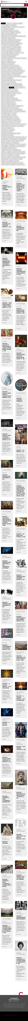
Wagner (13, 164)
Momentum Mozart (17, 85)
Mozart (11, 87)
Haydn (3, 78)
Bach (17, 30)
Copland (18, 58)
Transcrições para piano (18, 157)
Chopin (18, 49)
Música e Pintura (6, 100)
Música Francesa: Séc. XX (8, 102)
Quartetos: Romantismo (8, 137)
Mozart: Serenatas (20, 87)
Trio (11, 159)
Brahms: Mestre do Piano (8, 43)
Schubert (12, 146)
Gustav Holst (16, 76)
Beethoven (4, 34)
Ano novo (21, 27)
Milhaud (9, 85)
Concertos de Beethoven (8, 56)
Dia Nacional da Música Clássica (10, 65)
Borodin (11, 41)
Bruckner (19, 43)
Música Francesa (16, 100)
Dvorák (19, 67)
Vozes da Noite (5, 164)
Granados (4, 76)
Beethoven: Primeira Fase (18, 36)
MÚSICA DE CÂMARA (6, 877)
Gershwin (17, 74)
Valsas (16, 159)
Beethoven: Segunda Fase (8, 38)
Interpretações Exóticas (8, 80)
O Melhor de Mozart (7, 111)
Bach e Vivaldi (5, 32)
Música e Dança (17, 93)
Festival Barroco (17, 69)
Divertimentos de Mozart (8, 67)
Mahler (13, 82)
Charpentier (11, 49)
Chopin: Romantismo (7, 50)
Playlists (16, 124)
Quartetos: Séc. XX (21, 137)
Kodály (3, 82)
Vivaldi (21, 162)
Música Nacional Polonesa (9, 104)
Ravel (8, 140)
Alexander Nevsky (6, 27)
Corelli (24, 58)
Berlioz (19, 39)
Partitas (11, 120)
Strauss (4, 153)
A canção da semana (17, 23)
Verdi (20, 159)
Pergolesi (4, 122)
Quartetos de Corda (7, 131)
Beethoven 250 (13, 34)
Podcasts (23, 124)
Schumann (4, 148)
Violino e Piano (6, 162)
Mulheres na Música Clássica (9, 89)
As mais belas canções (8, 28)
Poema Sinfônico (6, 126)
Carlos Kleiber (17, 47)
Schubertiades (21, 146)
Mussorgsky (5, 109)
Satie (17, 144)
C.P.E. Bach (4, 45)
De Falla (4, 60)
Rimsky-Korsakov (6, 142)
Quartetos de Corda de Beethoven (11, 133)
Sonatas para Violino (19, 151)
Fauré (9, 69)
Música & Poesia (6, 107)
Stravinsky (11, 153)
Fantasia (4, 69)
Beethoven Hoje (6, 36)
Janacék (19, 80)
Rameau (4, 140)
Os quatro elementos (7, 118)
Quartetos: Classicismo (8, 129)
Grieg (10, 76)
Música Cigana (5, 91)
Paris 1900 (4, 120)
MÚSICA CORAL (14, 91)
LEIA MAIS (4, 203)
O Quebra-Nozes (6, 113)
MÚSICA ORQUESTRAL (19, 789)
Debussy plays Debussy (8, 63)
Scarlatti (23, 144)
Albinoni (14, 25)
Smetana (10, 151)
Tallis (3, 155)
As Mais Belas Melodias (8, 30)
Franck (4, 74)
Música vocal (15, 107)
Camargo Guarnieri (14, 45)
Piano (18, 122)
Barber (13, 32)
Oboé (14, 115)
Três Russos (5, 159)
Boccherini (5, 41)
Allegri (15, 27)
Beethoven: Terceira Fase (8, 39)
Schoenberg (5, 146)
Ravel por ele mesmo (17, 140)
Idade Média (10, 78)
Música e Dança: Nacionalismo (9, 98)
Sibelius (4, 151)
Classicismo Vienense (7, 52)
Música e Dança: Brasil (8, 96)
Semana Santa (12, 148)
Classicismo (17, 50)
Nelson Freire (18, 109)
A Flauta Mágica (6, 25)
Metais (3, 85)
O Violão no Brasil (6, 115)
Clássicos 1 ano (19, 52)
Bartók (18, 32)
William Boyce (20, 164)
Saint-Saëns (5, 144)
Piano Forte (5, 124)
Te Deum (17, 155)
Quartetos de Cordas (7, 135)
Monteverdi (5, 87)
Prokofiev (21, 126)
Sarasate (12, 144)
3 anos (8, 23)
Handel (24, 76)
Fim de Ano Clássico (7, 71)
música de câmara (6, 93)
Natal (11, 109)
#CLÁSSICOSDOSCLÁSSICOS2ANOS (10, 54)
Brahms (17, 41)
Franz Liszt (10, 74)
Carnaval (4, 49)
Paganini (17, 118)
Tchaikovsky (10, 155)
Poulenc (14, 126)
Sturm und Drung (20, 153)
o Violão (14, 113)
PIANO (11, 124)
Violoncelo (14, 162)
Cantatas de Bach (6, 47)
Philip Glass (12, 122)
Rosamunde (15, 142)
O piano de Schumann (19, 111)
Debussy (10, 60)
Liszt (8, 82)
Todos (3, 23)
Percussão (18, 120)
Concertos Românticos (8, 58)
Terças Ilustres (6, 157)
